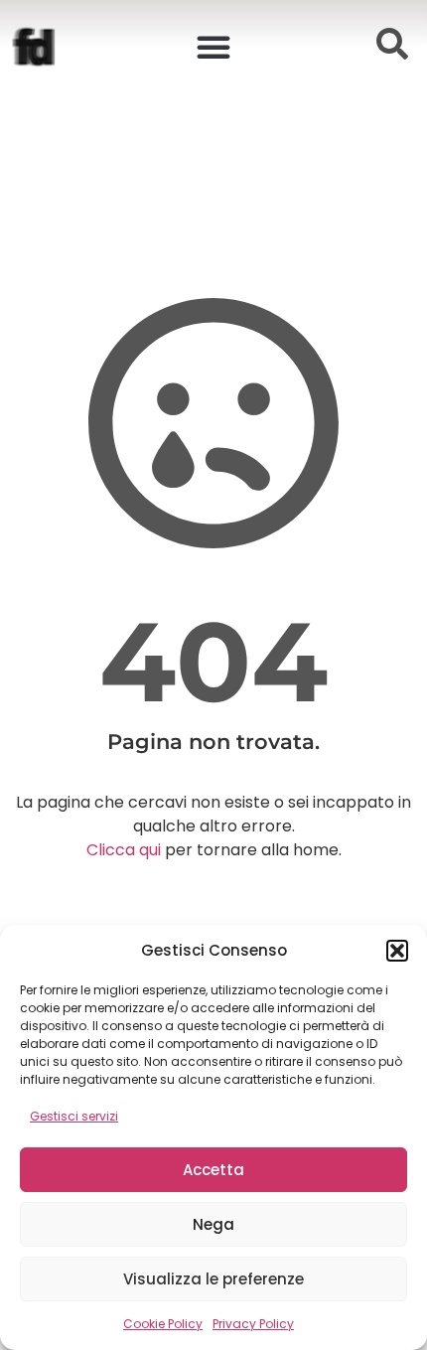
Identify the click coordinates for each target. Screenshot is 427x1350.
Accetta (213, 1169)
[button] (397, 951)
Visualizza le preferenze (213, 1279)
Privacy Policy (253, 1323)
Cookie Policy (163, 1323)
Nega (213, 1224)
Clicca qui (123, 849)
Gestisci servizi (74, 1116)
